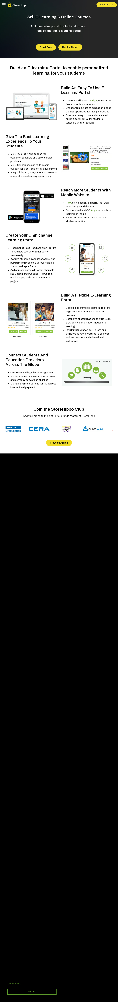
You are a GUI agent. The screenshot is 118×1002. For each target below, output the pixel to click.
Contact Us (106, 5)
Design (93, 100)
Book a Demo (70, 47)
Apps (94, 210)
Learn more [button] (14, 983)
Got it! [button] (32, 991)
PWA (69, 202)
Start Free (46, 47)
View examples (59, 442)
